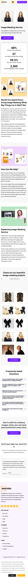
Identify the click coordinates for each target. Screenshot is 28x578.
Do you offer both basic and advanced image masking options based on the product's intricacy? (13, 397)
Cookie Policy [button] (5, 570)
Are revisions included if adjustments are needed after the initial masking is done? (13, 403)
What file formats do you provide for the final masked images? (12, 391)
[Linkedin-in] (8, 506)
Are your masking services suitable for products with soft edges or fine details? (13, 386)
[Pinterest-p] (11, 506)
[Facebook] (2, 506)
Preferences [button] (10, 572)
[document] (14, 569)
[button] (13, 2)
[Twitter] (5, 506)
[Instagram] (14, 506)
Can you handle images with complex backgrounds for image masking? (12, 379)
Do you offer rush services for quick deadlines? (12, 409)
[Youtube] (17, 506)
